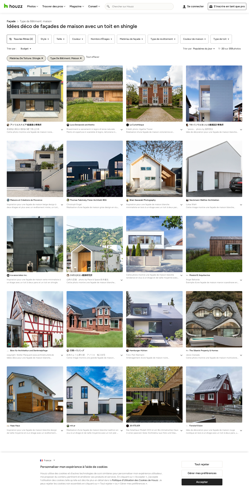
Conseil (92, 6)
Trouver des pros (52, 6)
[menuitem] (32, 6)
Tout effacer (92, 57)
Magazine (75, 6)
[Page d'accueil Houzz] (13, 6)
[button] (21, 39)
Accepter (202, 482)
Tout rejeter (202, 464)
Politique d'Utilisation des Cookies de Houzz (135, 480)
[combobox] (139, 6)
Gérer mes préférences (202, 473)
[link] (11, 21)
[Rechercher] (108, 6)
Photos (31, 6)
